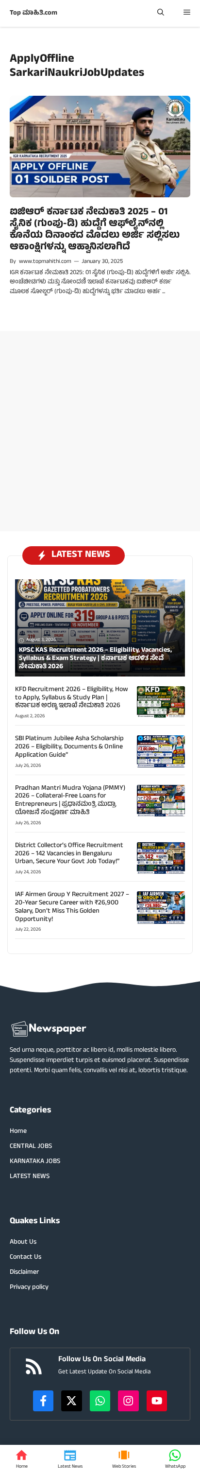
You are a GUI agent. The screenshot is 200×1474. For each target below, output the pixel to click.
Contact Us (25, 1257)
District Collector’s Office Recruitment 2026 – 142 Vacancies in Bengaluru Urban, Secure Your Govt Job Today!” (69, 854)
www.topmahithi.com (45, 262)
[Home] (21, 1459)
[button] (161, 13)
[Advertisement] (100, 431)
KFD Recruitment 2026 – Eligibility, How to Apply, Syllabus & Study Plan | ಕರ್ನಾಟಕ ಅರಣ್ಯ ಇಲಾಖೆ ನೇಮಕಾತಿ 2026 (71, 698)
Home (18, 1132)
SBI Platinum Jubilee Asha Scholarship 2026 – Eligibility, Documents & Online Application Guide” (69, 747)
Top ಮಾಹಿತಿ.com (33, 13)
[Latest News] (70, 1459)
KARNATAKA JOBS (35, 1162)
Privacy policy (29, 1288)
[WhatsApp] (175, 1459)
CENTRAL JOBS (31, 1147)
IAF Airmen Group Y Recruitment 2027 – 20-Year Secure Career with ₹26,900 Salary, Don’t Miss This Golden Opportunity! (72, 907)
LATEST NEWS (30, 1177)
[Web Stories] (123, 1459)
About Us (23, 1242)
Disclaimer (24, 1272)
